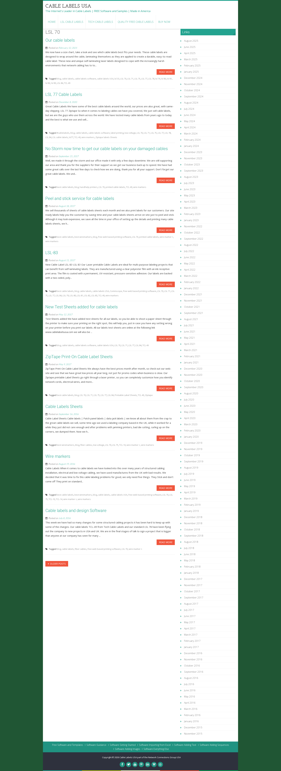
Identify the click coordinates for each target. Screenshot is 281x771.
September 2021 (193, 313)
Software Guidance (96, 745)
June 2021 (189, 331)
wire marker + (166, 236)
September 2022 (193, 238)
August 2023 (191, 176)
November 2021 (193, 300)
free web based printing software (114, 236)
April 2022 (189, 269)
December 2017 (193, 579)
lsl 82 (47, 83)
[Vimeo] (154, 764)
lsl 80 (163, 78)
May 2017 (189, 622)
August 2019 (191, 467)
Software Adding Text (185, 745)
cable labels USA (105, 78)
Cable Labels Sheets (64, 406)
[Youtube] (135, 764)
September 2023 (193, 170)
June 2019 (189, 480)
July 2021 (189, 325)
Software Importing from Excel (155, 745)
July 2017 (189, 609)
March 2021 (190, 350)
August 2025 (191, 40)
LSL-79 (66, 295)
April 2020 (189, 418)
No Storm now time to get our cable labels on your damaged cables (106, 148)
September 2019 (193, 461)
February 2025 (192, 65)
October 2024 (192, 90)
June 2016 (189, 690)
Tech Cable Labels (100, 22)
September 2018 (193, 535)
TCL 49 (67, 83)
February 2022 (192, 282)
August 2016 (191, 678)
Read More (165, 71)
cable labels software (85, 78)
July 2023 (189, 183)
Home (52, 22)
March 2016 (190, 708)
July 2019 (189, 473)
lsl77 (71, 137)
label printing (117, 132)
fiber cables (86, 444)
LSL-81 (80, 295)
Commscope (116, 291)
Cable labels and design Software (76, 510)
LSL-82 (87, 295)
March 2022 (190, 275)
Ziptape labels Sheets (106, 137)
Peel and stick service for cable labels (79, 198)
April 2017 (189, 628)
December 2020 (193, 368)
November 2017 (193, 585)
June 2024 (189, 115)
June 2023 (189, 189)
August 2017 (191, 603)
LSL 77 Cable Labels (63, 94)
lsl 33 (116, 78)
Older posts (57, 563)
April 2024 (189, 127)
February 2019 (192, 504)
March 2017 (190, 634)
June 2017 (189, 616)
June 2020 (189, 405)
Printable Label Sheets (126, 395)
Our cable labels (60, 40)
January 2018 (191, 572)
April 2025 (189, 53)
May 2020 (189, 412)
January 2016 (191, 721)
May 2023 (189, 195)
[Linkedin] (147, 764)
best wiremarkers (83, 236)
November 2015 (193, 733)
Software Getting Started (123, 745)
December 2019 (193, 442)
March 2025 (190, 59)
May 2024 (189, 121)
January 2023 (191, 220)
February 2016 (192, 715)
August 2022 (191, 244)
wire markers (87, 137)
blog (59, 78)
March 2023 (190, 207)
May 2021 (189, 337)
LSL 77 (144, 78)
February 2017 (192, 640)
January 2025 (191, 71)
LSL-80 (73, 295)
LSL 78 (151, 78)
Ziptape (149, 395)
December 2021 (193, 294)
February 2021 (192, 356)
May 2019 (189, 486)
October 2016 (192, 665)
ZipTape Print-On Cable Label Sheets (79, 356)
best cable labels (65, 187)
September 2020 (193, 387)
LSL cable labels (60, 137)
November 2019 (193, 449)
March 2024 (190, 133)
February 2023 (192, 214)
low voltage (130, 132)
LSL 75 (137, 78)
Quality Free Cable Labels (136, 22)
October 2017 (192, 591)
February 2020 (192, 430)
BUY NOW (164, 22)
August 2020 (191, 393)
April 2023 (189, 201)
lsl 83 (53, 83)
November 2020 (193, 374)
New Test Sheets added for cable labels (81, 306)
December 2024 (193, 77)
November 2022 (193, 226)
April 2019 (189, 492)
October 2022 (192, 232)
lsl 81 (169, 78)
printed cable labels (115, 187)
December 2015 (193, 727)
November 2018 (193, 523)
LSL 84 (60, 83)
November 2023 (193, 158)
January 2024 (191, 145)
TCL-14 (59, 499)
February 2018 (192, 566)
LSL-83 (51, 252)
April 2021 (189, 343)
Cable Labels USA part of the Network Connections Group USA (150, 757)
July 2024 (189, 108)
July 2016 (189, 684)
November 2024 (193, 84)
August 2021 (191, 319)
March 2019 (190, 498)
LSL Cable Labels (71, 22)
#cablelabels (63, 132)
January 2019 (191, 510)
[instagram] (160, 764)
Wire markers (57, 456)
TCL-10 (122, 444)
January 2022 (191, 288)
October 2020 (192, 381)
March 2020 (190, 424)
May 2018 (189, 560)
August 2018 (191, 541)
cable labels (68, 78)
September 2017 (193, 597)
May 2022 (189, 263)
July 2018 (189, 548)
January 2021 (191, 362)
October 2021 (192, 306)
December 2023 (193, 152)
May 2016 (189, 696)
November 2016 (193, 659)
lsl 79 (157, 78)
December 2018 (193, 517)
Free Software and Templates (67, 745)
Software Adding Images (127, 749)
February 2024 (192, 139)
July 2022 (189, 251)
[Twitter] (128, 764)
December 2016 (193, 653)
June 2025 (189, 47)
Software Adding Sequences (214, 745)
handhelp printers (89, 187)
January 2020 (191, 436)
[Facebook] (122, 764)
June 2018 (189, 554)
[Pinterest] (141, 764)
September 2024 (193, 96)
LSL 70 (123, 78)
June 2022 (189, 257)
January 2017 (191, 647)
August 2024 (191, 102)
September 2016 (193, 671)
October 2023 (192, 164)
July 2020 (189, 399)
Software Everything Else (156, 749)
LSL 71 (130, 78)
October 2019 (192, 455)
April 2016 (189, 702)
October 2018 (192, 529)
